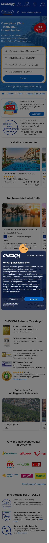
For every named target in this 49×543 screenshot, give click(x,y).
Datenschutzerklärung (10, 303)
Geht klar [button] (34, 299)
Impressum (40, 306)
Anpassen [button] (13, 299)
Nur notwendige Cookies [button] (35, 255)
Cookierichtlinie (8, 306)
